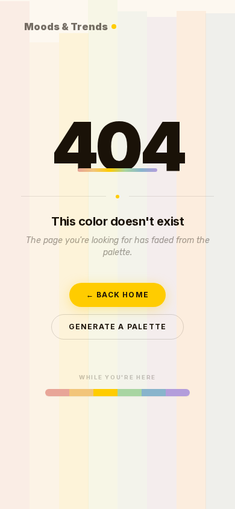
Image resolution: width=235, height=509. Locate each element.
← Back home (117, 294)
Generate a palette (118, 326)
